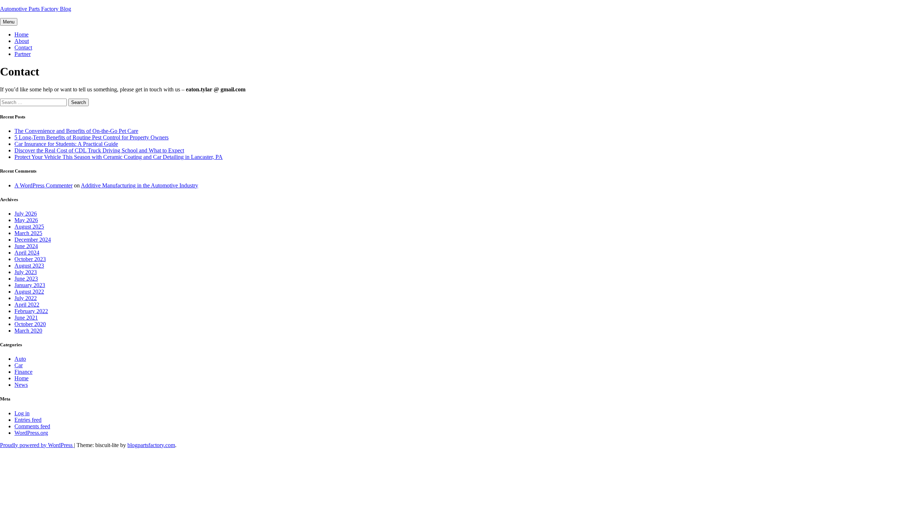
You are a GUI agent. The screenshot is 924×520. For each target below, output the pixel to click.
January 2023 (29, 285)
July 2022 (25, 298)
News (21, 385)
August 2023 (29, 266)
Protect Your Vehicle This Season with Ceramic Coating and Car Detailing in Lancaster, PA (118, 157)
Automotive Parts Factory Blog (35, 9)
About (21, 41)
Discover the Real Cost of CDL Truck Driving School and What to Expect (99, 150)
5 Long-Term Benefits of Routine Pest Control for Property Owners (91, 137)
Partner (22, 54)
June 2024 (26, 246)
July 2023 (25, 272)
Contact (23, 47)
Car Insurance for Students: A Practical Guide (66, 144)
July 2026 (25, 214)
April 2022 (26, 305)
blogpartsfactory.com (151, 445)
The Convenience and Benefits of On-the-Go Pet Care (76, 131)
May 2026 (26, 220)
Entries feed (28, 420)
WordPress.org (31, 433)
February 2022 (31, 311)
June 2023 (26, 279)
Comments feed (32, 426)
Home (21, 34)
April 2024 (26, 253)
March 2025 (28, 233)
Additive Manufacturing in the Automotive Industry (139, 185)
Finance (23, 372)
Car (18, 365)
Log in (22, 413)
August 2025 (29, 227)
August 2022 (29, 292)
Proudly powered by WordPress (37, 445)
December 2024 (32, 240)
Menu (8, 22)
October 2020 (30, 324)
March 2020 (28, 331)
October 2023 (30, 259)
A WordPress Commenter (43, 185)
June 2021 (26, 318)
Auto (20, 359)
